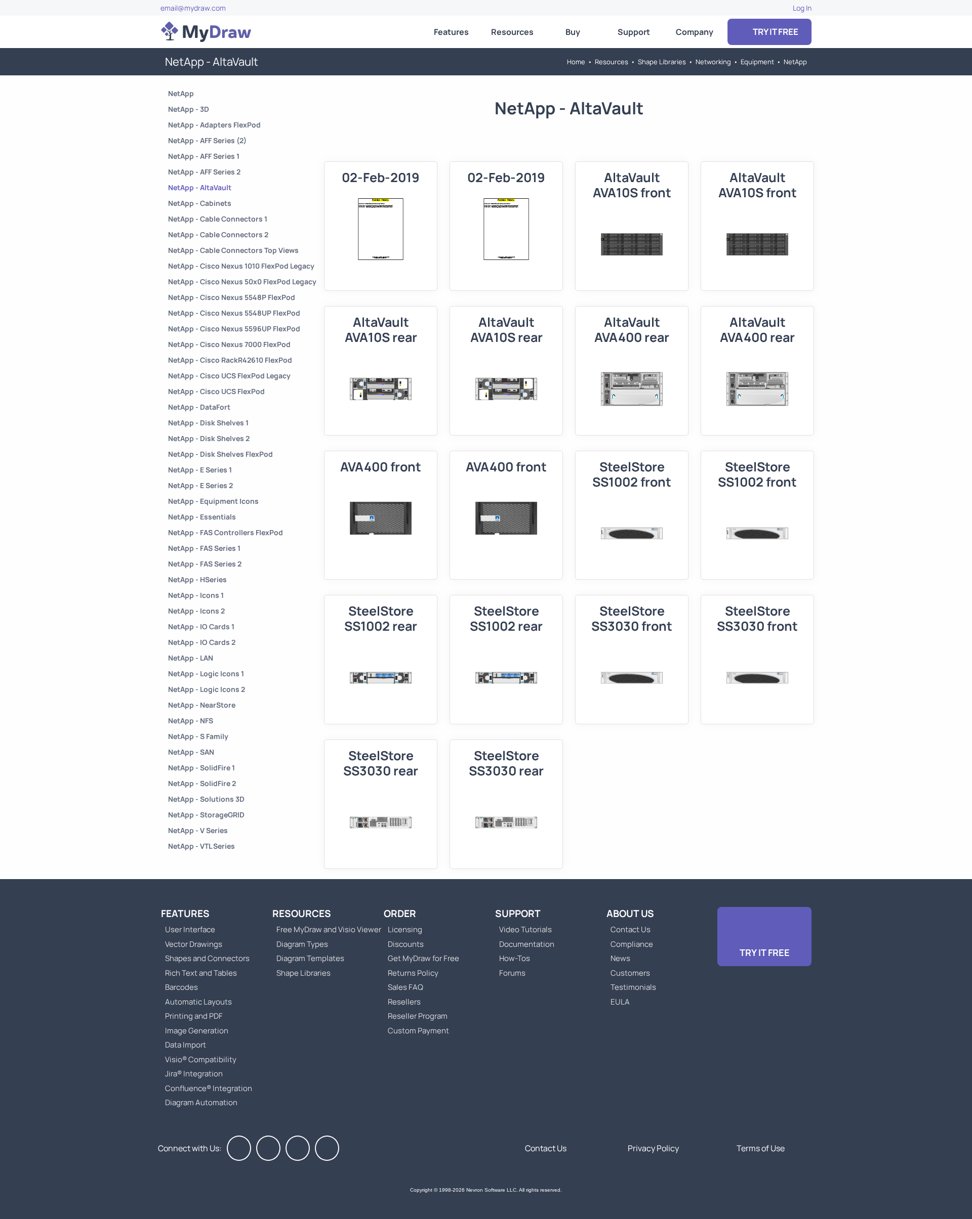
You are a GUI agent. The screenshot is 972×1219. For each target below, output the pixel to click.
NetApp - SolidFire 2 (202, 783)
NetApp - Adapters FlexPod (214, 124)
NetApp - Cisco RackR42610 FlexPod (230, 360)
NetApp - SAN (191, 752)
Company (694, 31)
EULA (620, 1001)
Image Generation (196, 1030)
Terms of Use (761, 1148)
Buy (572, 31)
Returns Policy (413, 973)
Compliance (632, 944)
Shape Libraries (662, 61)
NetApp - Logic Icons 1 (206, 673)
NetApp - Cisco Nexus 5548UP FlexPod (234, 313)
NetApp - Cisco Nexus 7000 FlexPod (229, 344)
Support (634, 31)
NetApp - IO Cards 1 (201, 626)
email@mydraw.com (193, 8)
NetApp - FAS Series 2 (204, 564)
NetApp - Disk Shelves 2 (209, 438)
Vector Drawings (193, 944)
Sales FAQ (405, 987)
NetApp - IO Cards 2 (201, 642)
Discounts (406, 944)
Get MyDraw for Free (423, 958)
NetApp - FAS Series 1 (204, 548)
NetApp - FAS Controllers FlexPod (225, 532)
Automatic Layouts (198, 1001)
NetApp (795, 61)
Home (576, 61)
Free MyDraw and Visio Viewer (325, 929)
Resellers (404, 1001)
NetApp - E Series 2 (200, 485)
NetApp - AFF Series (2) (207, 140)
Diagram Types (302, 944)
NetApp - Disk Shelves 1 (208, 422)
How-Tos (514, 958)
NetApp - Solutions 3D (206, 799)
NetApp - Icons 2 (196, 611)
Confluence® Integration (208, 1088)
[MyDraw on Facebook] (239, 1148)
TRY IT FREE (774, 31)
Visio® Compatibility (200, 1059)
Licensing (405, 929)
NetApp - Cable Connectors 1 (217, 219)
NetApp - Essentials (202, 516)
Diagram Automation (201, 1102)
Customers (630, 973)
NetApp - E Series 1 (200, 469)
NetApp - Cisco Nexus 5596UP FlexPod (234, 328)
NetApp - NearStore (201, 705)
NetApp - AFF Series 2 (204, 172)
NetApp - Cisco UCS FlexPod (216, 391)
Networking (713, 61)
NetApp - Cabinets (199, 203)
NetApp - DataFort (199, 407)
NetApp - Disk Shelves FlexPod (220, 454)
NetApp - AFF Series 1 (203, 156)
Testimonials (633, 987)
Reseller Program (418, 1016)
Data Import (185, 1044)
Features (451, 31)
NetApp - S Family (198, 736)
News (620, 958)
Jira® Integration (194, 1073)
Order (400, 913)
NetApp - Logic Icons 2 (206, 689)
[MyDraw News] (327, 1148)
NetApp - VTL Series (201, 846)
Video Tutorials (525, 929)
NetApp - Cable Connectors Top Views (233, 250)
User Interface (190, 929)
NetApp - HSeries (197, 579)
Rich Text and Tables (201, 973)
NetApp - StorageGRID (206, 814)
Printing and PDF (194, 1016)
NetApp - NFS (190, 720)
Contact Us (631, 929)
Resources (512, 31)
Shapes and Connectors (207, 958)
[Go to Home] (206, 32)
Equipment (757, 61)
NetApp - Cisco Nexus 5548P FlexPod (231, 297)
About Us (630, 913)
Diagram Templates (310, 958)
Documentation (526, 944)
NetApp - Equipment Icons (213, 501)
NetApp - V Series (198, 830)
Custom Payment (418, 1030)
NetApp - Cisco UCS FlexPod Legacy (229, 375)
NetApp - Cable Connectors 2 (218, 234)
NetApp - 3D (188, 109)
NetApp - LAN (190, 658)
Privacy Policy (653, 1148)
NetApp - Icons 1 (196, 595)
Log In (802, 8)
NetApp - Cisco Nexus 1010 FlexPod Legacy (241, 266)
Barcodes (181, 987)
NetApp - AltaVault (199, 187)
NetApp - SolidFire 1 (201, 767)
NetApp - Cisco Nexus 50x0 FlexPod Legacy (242, 281)
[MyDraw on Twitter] (268, 1148)
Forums (512, 973)
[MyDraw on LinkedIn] (298, 1148)
